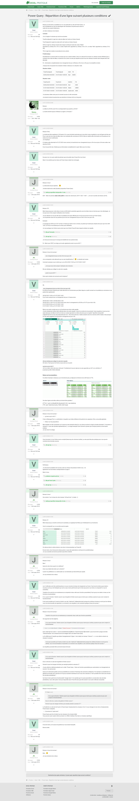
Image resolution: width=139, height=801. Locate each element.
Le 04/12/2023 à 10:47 (48, 248)
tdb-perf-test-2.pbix (50, 480)
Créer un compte (106, 2)
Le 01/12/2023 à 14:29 (48, 21)
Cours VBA (40, 7)
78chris (33, 112)
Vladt (33, 30)
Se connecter (95, 2)
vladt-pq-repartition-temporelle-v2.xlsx (55, 501)
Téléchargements (88, 7)
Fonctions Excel (51, 7)
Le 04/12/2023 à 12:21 (48, 281)
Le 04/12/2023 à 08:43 (48, 128)
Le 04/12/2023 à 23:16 (48, 491)
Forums (31, 10)
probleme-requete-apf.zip (52, 476)
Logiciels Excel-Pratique (102, 7)
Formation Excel (30, 788)
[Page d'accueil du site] (26, 10)
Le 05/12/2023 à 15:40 (48, 652)
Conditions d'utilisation (102, 795)
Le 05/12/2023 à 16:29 (48, 721)
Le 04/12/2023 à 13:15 (48, 436)
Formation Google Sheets (49, 788)
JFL (34, 188)
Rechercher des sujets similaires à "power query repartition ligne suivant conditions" (69, 775)
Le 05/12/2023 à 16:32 (48, 747)
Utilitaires (28, 795)
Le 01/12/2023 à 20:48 (48, 102)
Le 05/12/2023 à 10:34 (48, 516)
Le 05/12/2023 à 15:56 (48, 685)
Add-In (78, 7)
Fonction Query (47, 795)
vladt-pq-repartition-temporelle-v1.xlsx (55, 192)
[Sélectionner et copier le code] (110, 628)
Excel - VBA (37, 10)
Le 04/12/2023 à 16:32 (48, 461)
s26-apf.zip (48, 236)
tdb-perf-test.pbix (49, 232)
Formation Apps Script (48, 790)
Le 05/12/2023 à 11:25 (48, 582)
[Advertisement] (99, 34)
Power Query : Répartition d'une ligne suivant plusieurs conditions (58, 10)
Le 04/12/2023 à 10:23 (48, 205)
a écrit (51, 692)
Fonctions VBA (62, 7)
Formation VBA (29, 790)
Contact (111, 797)
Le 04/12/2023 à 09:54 (48, 154)
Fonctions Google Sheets (49, 792)
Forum (71, 7)
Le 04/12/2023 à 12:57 (48, 410)
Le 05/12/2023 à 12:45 (48, 608)
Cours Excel (31, 7)
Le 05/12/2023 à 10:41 (48, 557)
